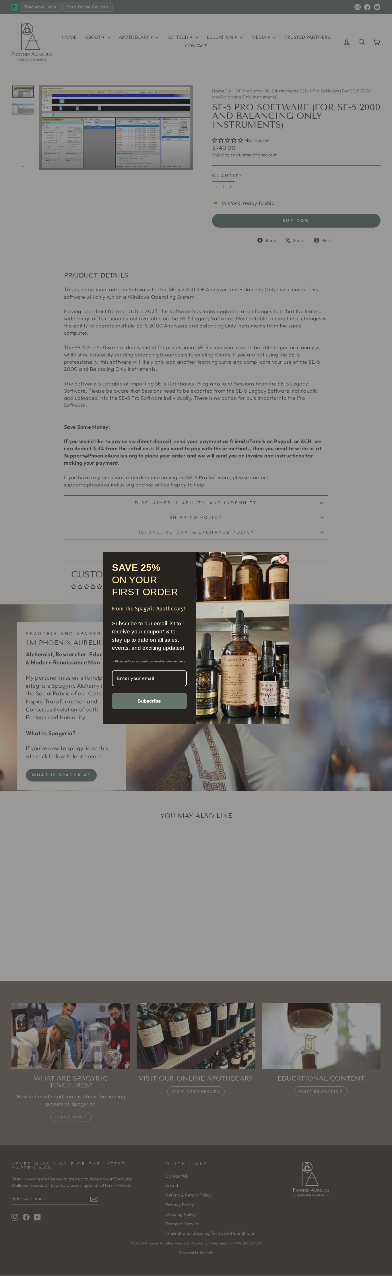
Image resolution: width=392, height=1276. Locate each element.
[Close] (282, 559)
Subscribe (149, 701)
